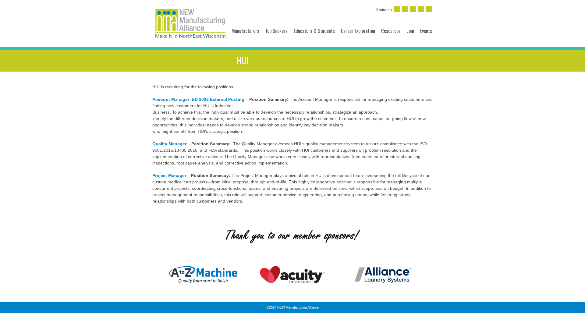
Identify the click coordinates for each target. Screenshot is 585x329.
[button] (152, 274)
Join (410, 30)
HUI (156, 86)
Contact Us (384, 9)
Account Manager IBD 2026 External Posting (198, 99)
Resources (391, 30)
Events (426, 30)
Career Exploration (358, 30)
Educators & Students (314, 30)
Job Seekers (276, 30)
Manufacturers (245, 30)
